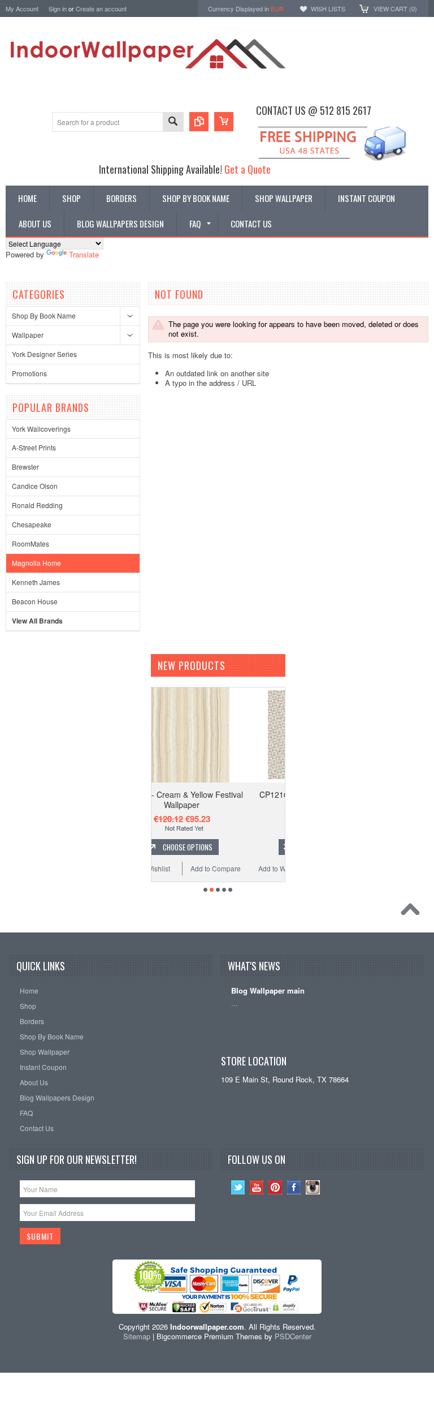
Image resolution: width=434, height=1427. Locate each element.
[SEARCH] (173, 122)
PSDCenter (293, 1336)
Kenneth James (36, 582)
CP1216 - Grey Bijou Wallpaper (226, 794)
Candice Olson (35, 486)
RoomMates (30, 543)
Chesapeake (31, 524)
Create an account (101, 8)
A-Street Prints (34, 447)
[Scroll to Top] (413, 912)
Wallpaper (28, 334)
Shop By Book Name (44, 315)
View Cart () (395, 8)
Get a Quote (247, 169)
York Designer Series (44, 354)
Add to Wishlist (192, 868)
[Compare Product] (199, 121)
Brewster (25, 466)
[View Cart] (223, 121)
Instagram (313, 1187)
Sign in (58, 8)
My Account (22, 8)
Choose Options (232, 847)
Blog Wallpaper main (268, 991)
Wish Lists (328, 8)
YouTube (257, 1187)
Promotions (29, 373)
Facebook (294, 1187)
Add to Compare (260, 868)
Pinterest (275, 1187)
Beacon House (35, 601)
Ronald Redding (37, 505)
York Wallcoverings (41, 428)
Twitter (238, 1187)
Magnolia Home (36, 563)
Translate (84, 254)
